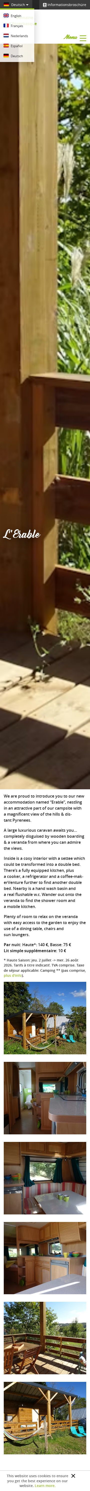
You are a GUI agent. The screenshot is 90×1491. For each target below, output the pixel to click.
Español (16, 46)
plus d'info (13, 975)
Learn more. (45, 1485)
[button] (73, 1476)
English (15, 16)
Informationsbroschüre (66, 4)
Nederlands (19, 36)
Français (16, 26)
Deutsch (18, 4)
